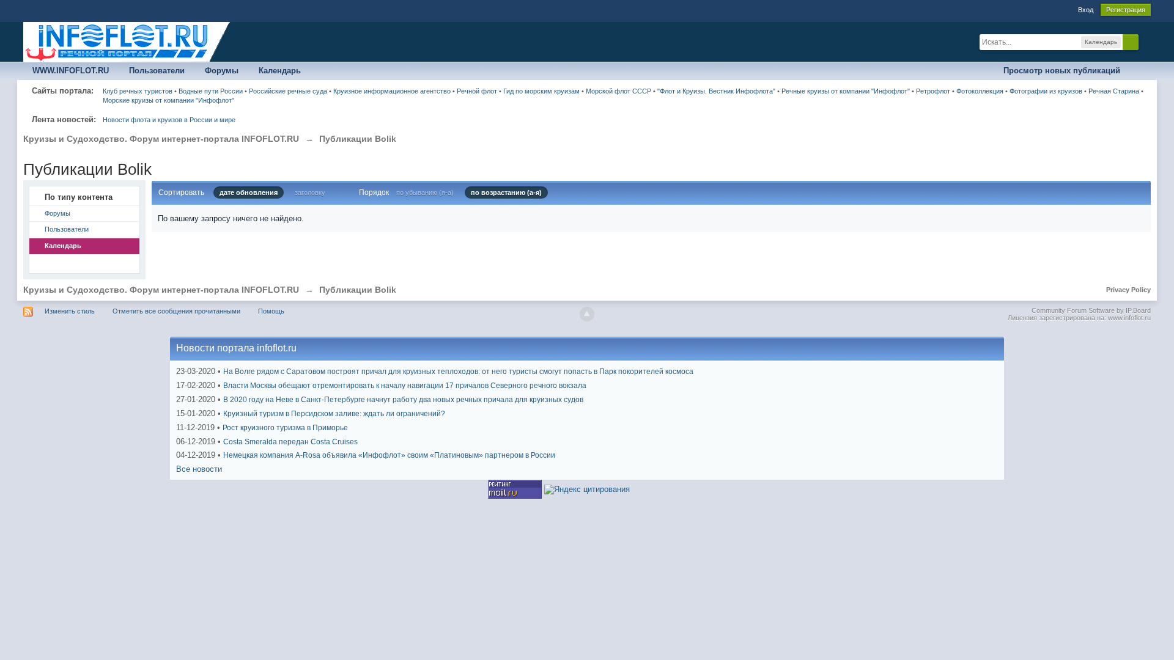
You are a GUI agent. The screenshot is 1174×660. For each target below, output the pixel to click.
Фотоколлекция (979, 91)
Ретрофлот (933, 91)
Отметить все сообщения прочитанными (176, 311)
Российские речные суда (288, 91)
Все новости (199, 469)
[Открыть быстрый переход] (1140, 71)
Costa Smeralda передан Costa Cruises (290, 442)
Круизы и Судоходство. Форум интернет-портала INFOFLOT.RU (161, 290)
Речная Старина (1113, 91)
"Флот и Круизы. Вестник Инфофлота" (716, 91)
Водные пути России (211, 91)
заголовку (310, 192)
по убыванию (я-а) (425, 192)
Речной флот (477, 91)
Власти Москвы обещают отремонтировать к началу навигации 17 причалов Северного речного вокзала (404, 385)
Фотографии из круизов (1046, 91)
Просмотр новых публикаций (1061, 70)
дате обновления (249, 192)
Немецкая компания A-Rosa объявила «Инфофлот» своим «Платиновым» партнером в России (389, 455)
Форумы (221, 70)
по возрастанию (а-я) (506, 192)
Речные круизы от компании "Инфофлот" (845, 91)
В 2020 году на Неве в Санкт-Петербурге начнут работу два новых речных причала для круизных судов (403, 399)
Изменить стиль (70, 311)
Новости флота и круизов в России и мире (169, 119)
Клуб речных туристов (137, 91)
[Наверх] (587, 314)
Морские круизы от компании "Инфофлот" (168, 100)
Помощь (271, 311)
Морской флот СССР (618, 91)
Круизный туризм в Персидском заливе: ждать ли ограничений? (334, 413)
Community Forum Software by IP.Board (1091, 310)
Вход (1085, 9)
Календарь (280, 70)
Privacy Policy (1128, 289)
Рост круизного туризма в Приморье (285, 428)
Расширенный (1146, 41)
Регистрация (1125, 9)
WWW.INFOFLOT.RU (70, 70)
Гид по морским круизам (541, 91)
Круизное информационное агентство (392, 91)
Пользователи (157, 70)
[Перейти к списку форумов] (127, 41)
